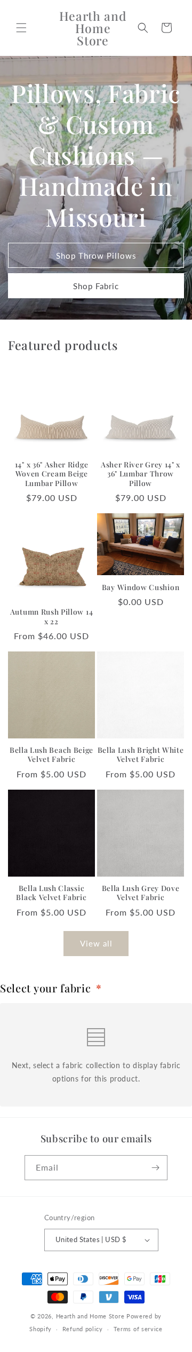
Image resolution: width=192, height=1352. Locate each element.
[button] (21, 27)
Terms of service (138, 1328)
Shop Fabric (96, 286)
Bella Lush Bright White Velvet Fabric (141, 754)
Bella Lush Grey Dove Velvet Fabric (141, 893)
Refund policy (82, 1328)
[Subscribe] (155, 1167)
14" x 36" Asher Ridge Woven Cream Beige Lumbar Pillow (52, 474)
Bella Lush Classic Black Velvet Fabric (51, 893)
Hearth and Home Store (90, 1316)
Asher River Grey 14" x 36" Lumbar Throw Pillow (140, 474)
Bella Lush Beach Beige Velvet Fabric (51, 754)
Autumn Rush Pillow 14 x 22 (51, 616)
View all (96, 943)
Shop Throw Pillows (96, 255)
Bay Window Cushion (140, 587)
